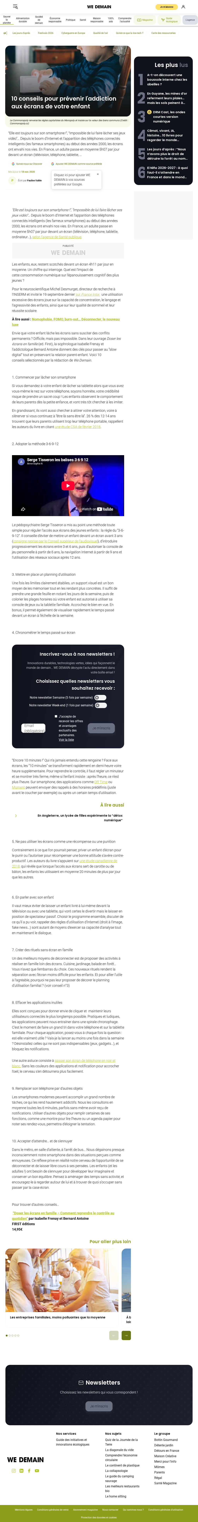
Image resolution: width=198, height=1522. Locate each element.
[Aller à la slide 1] (7, 1335)
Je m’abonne (166, 7)
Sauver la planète (7, 19)
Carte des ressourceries (163, 33)
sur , (88, 294)
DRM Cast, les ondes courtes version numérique (169, 117)
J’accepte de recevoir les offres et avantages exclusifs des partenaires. (71, 728)
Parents (159, 1472)
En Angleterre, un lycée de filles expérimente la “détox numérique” (80, 817)
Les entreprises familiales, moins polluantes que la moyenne (57, 1317)
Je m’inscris (99, 1406)
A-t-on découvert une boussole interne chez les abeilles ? (167, 80)
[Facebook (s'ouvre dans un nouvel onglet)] (29, 1470)
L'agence (190, 20)
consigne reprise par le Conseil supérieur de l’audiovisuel (55, 541)
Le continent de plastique (122, 1465)
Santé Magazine (165, 1483)
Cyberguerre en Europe (73, 33)
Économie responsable (55, 20)
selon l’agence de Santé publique (56, 237)
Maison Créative (165, 1456)
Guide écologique (172, 20)
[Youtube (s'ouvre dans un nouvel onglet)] (37, 1470)
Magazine (147, 20)
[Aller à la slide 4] (15, 1335)
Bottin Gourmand (166, 1440)
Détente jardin (163, 1445)
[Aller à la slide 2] (9, 1335)
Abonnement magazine (85, 1509)
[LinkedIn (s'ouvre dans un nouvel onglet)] (21, 1470)
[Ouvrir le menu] (15, 7)
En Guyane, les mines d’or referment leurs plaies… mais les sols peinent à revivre (167, 98)
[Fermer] (97, 174)
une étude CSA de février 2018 (77, 427)
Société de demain (39, 19)
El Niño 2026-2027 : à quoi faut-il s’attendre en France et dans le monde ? (167, 173)
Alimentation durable (23, 20)
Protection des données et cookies (99, 1517)
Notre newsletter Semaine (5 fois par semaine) (61, 697)
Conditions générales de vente (52, 1509)
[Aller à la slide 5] (18, 1335)
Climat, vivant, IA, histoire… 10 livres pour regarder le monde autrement (165, 135)
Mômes (159, 1467)
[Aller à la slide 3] (12, 1335)
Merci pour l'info (165, 1461)
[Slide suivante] (126, 1335)
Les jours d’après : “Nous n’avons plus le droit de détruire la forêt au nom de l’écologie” (166, 154)
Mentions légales (23, 1509)
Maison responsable (96, 20)
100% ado (111, 20)
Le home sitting (115, 1496)
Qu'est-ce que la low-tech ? (129, 33)
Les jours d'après (21, 33)
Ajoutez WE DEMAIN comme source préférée (79, 164)
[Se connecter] (183, 6)
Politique (70, 20)
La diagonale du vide (119, 1450)
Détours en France (166, 1451)
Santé (83, 20)
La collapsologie (116, 1471)
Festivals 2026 (45, 33)
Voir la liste (66, 740)
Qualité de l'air (100, 33)
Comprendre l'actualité (124, 20)
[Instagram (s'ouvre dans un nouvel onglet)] (13, 1470)
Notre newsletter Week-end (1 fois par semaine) (61, 705)
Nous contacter (110, 1509)
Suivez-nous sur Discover (29, 164)
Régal (158, 1478)
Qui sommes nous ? (133, 1509)
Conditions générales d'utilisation (165, 1509)
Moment (18, 787)
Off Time (101, 782)
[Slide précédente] (114, 1335)
